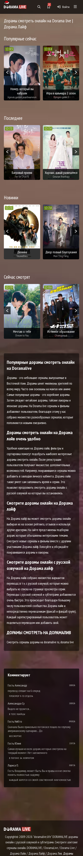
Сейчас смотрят (17, 277)
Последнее (13, 118)
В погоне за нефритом (21, 758)
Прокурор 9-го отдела (21, 696)
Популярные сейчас (20, 39)
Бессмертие (15, 736)
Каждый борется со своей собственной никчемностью (40, 779)
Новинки (11, 197)
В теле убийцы (17, 714)
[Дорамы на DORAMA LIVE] (15, 7)
